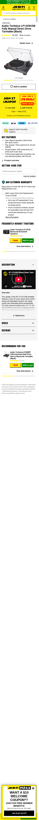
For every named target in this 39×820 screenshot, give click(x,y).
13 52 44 (27, 3)
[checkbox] (2, 192)
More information (12, 217)
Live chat (14, 3)
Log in (11, 129)
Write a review (25, 35)
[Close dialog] (33, 796)
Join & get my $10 (19, 813)
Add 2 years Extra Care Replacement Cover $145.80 (19, 194)
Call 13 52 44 (27, 108)
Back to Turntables (10, 19)
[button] (6, 8)
